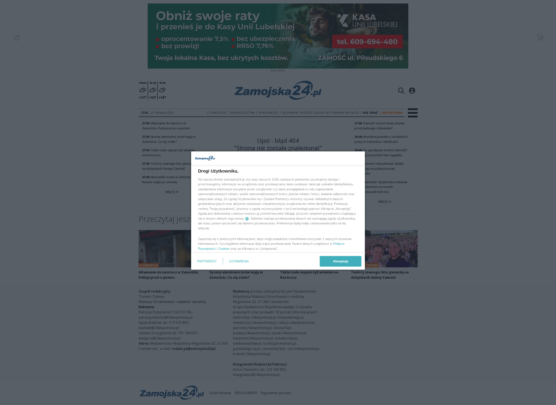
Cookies (224, 248)
